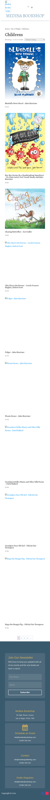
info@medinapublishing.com (25, 760)
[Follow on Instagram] (47, 793)
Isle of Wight (16, 29)
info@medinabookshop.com (25, 737)
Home (7, 29)
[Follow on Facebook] (42, 793)
